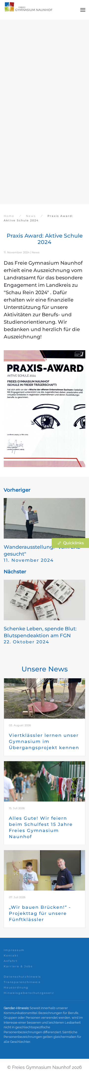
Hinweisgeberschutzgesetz (29, 993)
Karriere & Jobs (18, 966)
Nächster (15, 572)
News (36, 252)
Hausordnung (16, 987)
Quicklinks (73, 543)
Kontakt (11, 955)
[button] (82, 10)
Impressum (14, 950)
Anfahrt (11, 961)
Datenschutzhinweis (22, 976)
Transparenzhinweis (22, 982)
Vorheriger (17, 490)
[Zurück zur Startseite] (28, 10)
